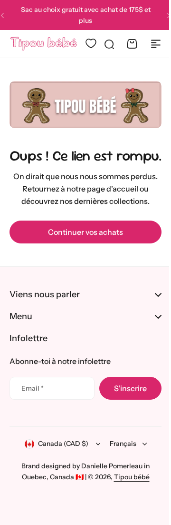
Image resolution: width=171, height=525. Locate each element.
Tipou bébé (128, 491)
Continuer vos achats (85, 232)
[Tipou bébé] (44, 43)
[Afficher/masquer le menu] (155, 43)
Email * (32, 403)
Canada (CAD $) (59, 458)
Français (119, 458)
